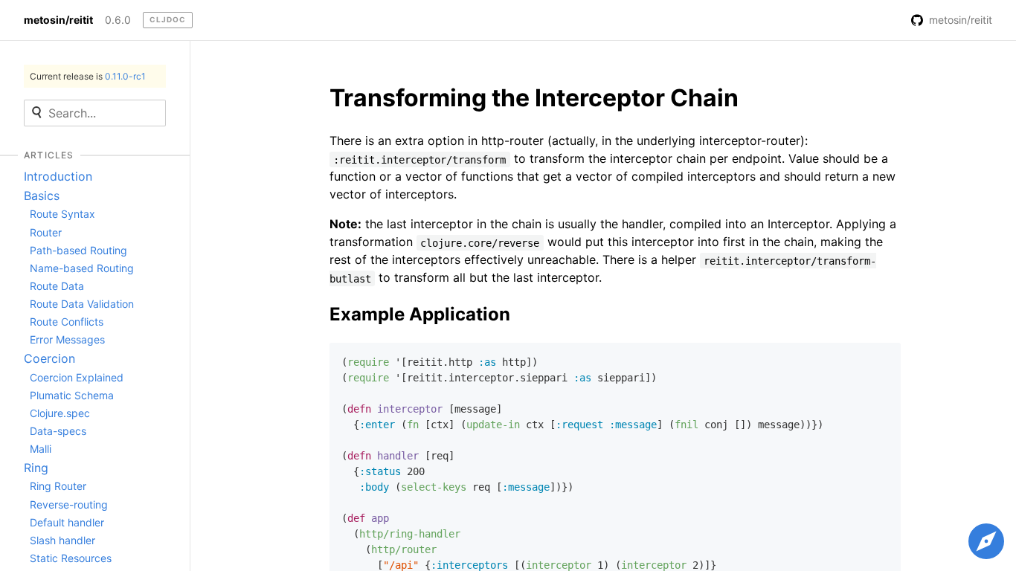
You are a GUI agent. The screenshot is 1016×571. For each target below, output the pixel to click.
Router (46, 232)
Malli (40, 448)
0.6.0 (118, 20)
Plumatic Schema (72, 395)
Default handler (67, 522)
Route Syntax (62, 213)
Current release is (88, 76)
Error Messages (67, 339)
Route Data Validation (82, 303)
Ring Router (58, 486)
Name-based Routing (82, 268)
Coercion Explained (76, 377)
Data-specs (58, 431)
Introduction (58, 176)
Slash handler (62, 540)
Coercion (49, 358)
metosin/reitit (58, 20)
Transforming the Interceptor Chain (534, 97)
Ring (36, 467)
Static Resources (71, 558)
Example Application (419, 314)
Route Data (57, 286)
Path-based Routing (78, 250)
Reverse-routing (69, 504)
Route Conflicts (66, 321)
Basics (42, 195)
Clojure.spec (60, 413)
